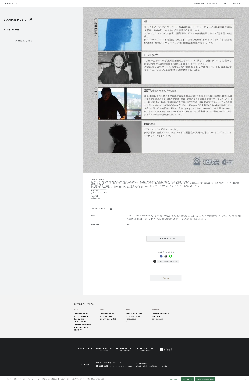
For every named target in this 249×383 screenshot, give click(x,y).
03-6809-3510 (102, 366)
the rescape (130, 321)
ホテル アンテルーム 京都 (108, 319)
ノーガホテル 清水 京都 (107, 313)
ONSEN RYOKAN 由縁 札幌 (160, 313)
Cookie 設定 (173, 379)
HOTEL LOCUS (131, 319)
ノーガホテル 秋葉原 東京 (82, 316)
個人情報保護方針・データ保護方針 (158, 366)
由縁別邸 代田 (78, 330)
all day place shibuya (81, 327)
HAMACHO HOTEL (80, 321)
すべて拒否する (187, 379)
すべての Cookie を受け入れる (205, 379)
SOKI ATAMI (156, 316)
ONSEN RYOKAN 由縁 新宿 (82, 324)
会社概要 (138, 366)
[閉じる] (246, 379)
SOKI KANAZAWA (157, 319)
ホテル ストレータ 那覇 (133, 316)
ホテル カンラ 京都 (106, 316)
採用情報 (145, 366)
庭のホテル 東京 (79, 319)
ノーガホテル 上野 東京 (81, 313)
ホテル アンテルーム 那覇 (134, 313)
